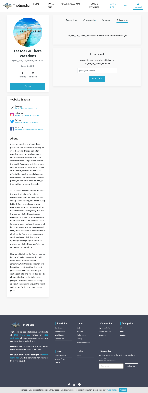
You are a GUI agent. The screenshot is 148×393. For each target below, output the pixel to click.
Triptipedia (21, 6)
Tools (79, 356)
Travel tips (72, 20)
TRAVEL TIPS (50, 6)
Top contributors (105, 328)
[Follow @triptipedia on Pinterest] (79, 384)
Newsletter (103, 335)
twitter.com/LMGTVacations (26, 123)
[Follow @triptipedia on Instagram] (74, 384)
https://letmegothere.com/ (26, 108)
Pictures (106, 20)
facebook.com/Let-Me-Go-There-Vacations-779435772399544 (40, 130)
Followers (122, 20)
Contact (123, 335)
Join (125, 6)
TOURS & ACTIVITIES (94, 6)
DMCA (57, 363)
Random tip (59, 339)
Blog (122, 332)
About (122, 328)
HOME (36, 4)
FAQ (78, 328)
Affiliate (80, 332)
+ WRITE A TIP (112, 5)
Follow (27, 86)
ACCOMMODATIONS (70, 4)
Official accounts (105, 332)
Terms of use (60, 359)
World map (59, 335)
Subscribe (96, 78)
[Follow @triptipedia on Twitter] (69, 384)
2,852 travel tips (22, 335)
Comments (89, 20)
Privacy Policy (111, 390)
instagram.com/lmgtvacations (27, 115)
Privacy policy (60, 356)
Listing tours (81, 335)
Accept (123, 390)
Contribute (59, 328)
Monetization (60, 332)
